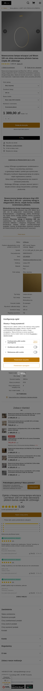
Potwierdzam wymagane (21, 365)
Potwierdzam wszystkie (21, 360)
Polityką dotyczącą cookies (13, 328)
